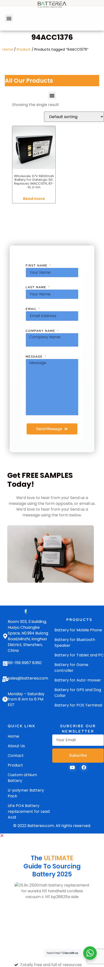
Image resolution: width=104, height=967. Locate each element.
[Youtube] (72, 767)
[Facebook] (84, 767)
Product (24, 49)
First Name (37, 265)
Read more (34, 198)
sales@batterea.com (28, 678)
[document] (52, 900)
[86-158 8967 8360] (5, 663)
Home (7, 49)
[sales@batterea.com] (5, 679)
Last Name (37, 287)
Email (32, 309)
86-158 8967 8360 (25, 663)
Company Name (41, 331)
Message (35, 357)
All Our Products (29, 81)
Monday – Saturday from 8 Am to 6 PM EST (26, 699)
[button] (9, 18)
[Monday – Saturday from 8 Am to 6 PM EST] (5, 699)
